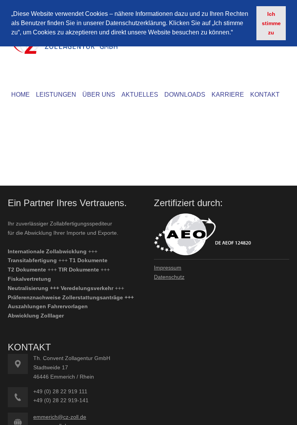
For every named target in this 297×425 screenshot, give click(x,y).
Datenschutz (169, 277)
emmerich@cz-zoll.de (59, 417)
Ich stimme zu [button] (271, 23)
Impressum (167, 268)
